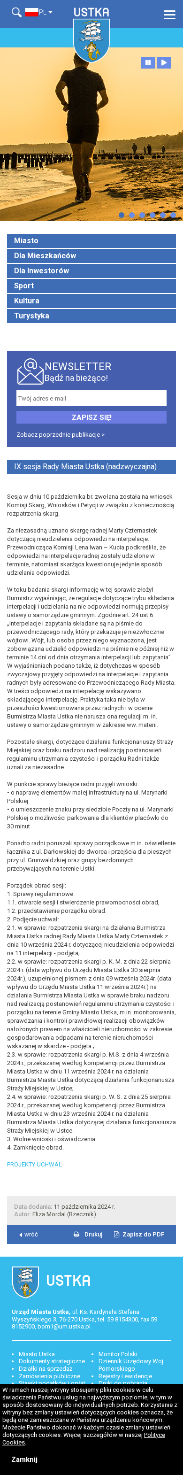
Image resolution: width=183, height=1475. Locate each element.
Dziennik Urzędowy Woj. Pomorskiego (132, 1365)
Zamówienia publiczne (49, 1376)
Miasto (26, 240)
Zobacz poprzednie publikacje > (60, 434)
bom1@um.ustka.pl (64, 1326)
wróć (31, 1234)
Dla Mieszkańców (45, 255)
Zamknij (24, 1459)
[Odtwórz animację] (164, 63)
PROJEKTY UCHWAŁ (34, 1164)
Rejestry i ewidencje (125, 1376)
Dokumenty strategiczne (52, 1361)
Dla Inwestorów (41, 270)
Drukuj (93, 1234)
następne (121, 215)
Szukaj (18, 12)
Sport (24, 285)
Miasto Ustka (37, 1354)
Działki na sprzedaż (45, 1368)
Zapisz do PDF (143, 1234)
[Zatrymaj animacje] (148, 63)
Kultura (26, 300)
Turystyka (31, 315)
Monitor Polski (118, 1354)
